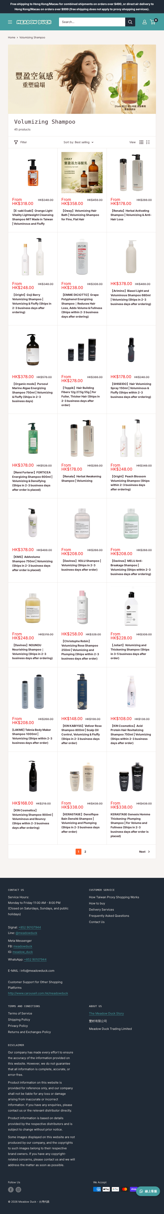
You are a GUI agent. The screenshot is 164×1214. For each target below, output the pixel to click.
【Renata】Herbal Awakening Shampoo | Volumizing (81, 478)
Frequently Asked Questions (109, 916)
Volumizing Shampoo (32, 37)
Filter (23, 142)
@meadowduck (26, 933)
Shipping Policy (19, 1019)
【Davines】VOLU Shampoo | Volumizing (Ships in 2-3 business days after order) (81, 565)
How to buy (97, 903)
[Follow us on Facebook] (11, 1189)
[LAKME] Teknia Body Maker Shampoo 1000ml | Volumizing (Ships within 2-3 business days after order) (32, 736)
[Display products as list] (148, 142)
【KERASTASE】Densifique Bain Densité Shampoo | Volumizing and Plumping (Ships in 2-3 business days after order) (80, 823)
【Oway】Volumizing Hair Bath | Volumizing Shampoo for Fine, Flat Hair (80, 215)
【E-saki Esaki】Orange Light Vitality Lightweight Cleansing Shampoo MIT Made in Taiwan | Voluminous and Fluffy (32, 217)
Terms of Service (20, 1013)
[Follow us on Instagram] (18, 1189)
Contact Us (97, 922)
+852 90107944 (29, 927)
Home (11, 37)
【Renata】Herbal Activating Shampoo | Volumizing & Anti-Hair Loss (131, 215)
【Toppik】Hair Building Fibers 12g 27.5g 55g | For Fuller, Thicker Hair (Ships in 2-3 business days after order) (80, 396)
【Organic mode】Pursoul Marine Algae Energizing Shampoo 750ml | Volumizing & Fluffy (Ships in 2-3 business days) (32, 392)
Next (142, 851)
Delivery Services (101, 909)
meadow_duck (23, 952)
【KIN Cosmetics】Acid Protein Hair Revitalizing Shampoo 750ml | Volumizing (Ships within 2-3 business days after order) (131, 734)
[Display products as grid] (141, 142)
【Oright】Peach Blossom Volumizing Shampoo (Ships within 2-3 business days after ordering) (130, 483)
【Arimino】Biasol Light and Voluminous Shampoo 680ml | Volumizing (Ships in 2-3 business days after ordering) (131, 297)
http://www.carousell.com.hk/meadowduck (38, 993)
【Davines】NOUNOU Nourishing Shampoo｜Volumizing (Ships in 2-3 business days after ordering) (32, 651)
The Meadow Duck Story (106, 1013)
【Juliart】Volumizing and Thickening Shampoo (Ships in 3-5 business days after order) (130, 651)
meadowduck (22, 946)
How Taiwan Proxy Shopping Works (114, 897)
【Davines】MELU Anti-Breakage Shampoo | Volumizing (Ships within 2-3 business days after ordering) (131, 567)
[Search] (130, 22)
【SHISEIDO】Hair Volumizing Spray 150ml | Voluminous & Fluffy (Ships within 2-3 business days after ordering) (131, 390)
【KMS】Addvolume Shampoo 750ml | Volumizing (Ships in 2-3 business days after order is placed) (32, 563)
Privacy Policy (18, 1026)
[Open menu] (10, 22)
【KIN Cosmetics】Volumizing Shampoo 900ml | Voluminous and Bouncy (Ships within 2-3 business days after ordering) (32, 819)
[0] (152, 22)
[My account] (145, 22)
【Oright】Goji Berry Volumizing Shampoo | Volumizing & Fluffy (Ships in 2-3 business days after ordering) (31, 303)
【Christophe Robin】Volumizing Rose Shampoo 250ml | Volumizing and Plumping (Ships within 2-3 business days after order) (80, 649)
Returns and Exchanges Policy (29, 1032)
